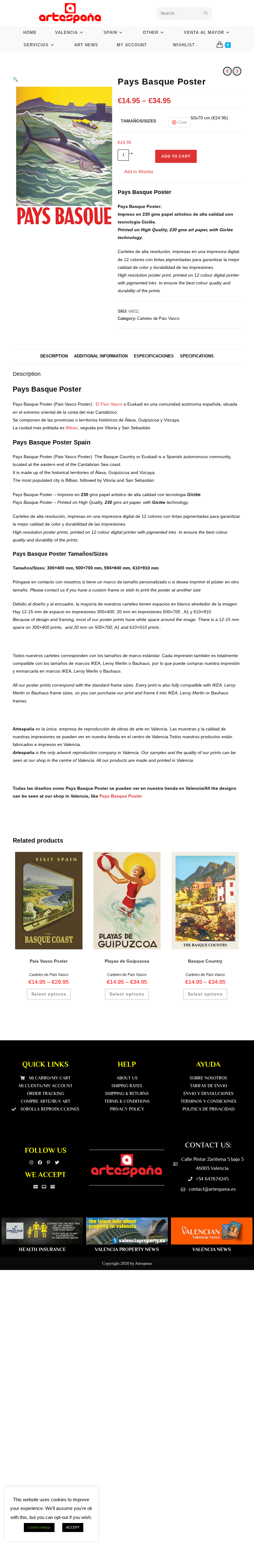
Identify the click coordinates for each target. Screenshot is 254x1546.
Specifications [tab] (197, 356)
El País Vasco (109, 404)
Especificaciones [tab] (154, 356)
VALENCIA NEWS (211, 1249)
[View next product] (237, 71)
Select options (48, 994)
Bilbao (72, 427)
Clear (182, 122)
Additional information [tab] (101, 356)
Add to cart (175, 156)
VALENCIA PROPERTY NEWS (127, 1249)
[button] (15, 79)
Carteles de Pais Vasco (158, 318)
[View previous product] (227, 71)
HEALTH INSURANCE (42, 1249)
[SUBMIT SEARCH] (206, 13)
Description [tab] (54, 356)
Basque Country (205, 961)
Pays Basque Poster (120, 796)
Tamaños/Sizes (138, 120)
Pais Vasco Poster (49, 961)
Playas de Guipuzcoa (127, 961)
